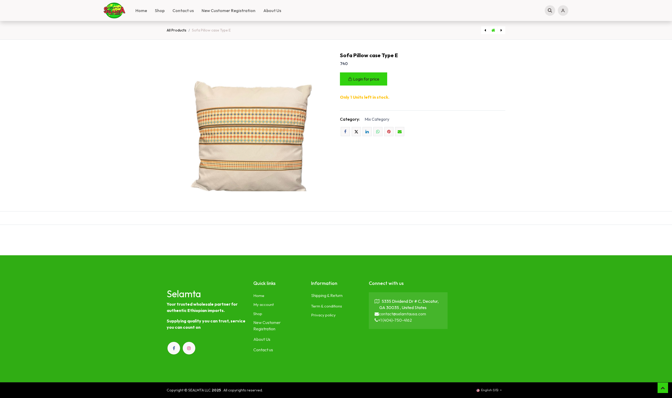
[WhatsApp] (377, 131)
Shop (257, 313)
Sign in (563, 10)
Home (258, 295)
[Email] (399, 131)
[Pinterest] (388, 131)
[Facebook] (345, 131)
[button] (550, 10)
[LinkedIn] (367, 131)
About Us (261, 339)
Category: (350, 119)
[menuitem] (141, 10)
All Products (176, 30)
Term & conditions (326, 306)
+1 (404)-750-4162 (395, 320)
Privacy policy (323, 314)
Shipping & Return (327, 295)
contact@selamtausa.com (402, 313)
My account (263, 304)
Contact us (263, 349)
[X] (356, 131)
